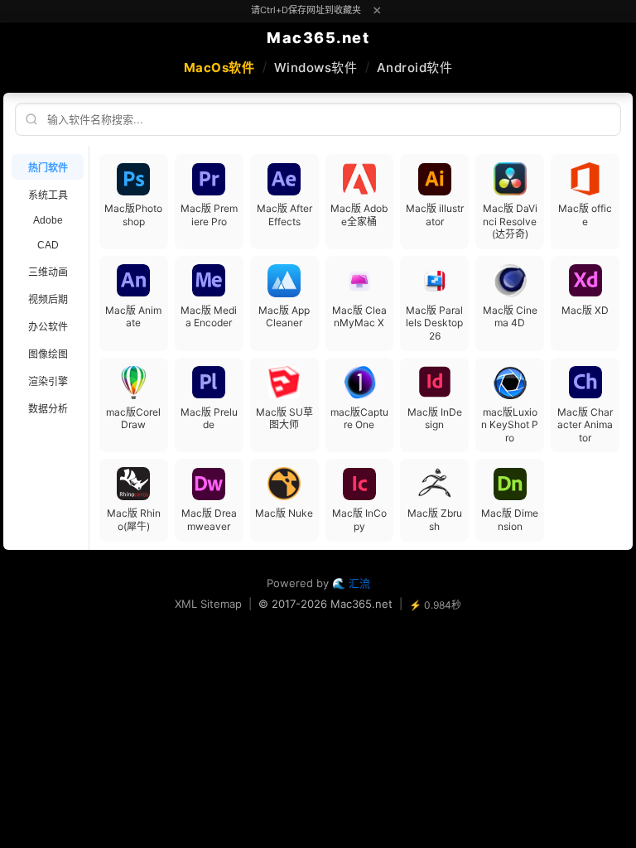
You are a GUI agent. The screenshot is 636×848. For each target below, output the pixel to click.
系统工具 (48, 195)
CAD (48, 245)
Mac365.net (318, 37)
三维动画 (48, 272)
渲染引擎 (48, 382)
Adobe (48, 220)
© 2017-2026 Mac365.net (325, 603)
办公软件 (48, 327)
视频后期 (48, 300)
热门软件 (48, 168)
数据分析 (48, 409)
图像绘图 (48, 354)
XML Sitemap (208, 603)
